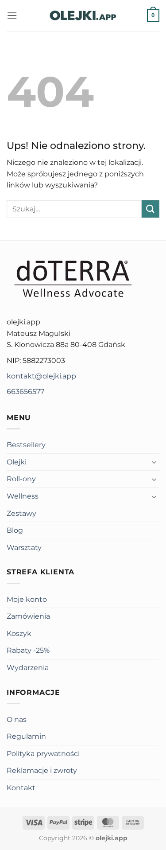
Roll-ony (21, 479)
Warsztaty (24, 547)
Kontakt (21, 788)
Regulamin (26, 736)
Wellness (23, 496)
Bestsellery (26, 445)
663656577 (25, 391)
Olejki (17, 462)
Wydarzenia (28, 667)
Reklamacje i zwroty (42, 770)
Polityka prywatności (43, 753)
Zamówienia (28, 616)
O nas (17, 719)
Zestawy (21, 513)
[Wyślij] (150, 209)
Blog (15, 530)
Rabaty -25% (28, 650)
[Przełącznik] (154, 461)
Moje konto (27, 599)
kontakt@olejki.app (41, 376)
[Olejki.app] (83, 15)
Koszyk (19, 633)
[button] (12, 15)
